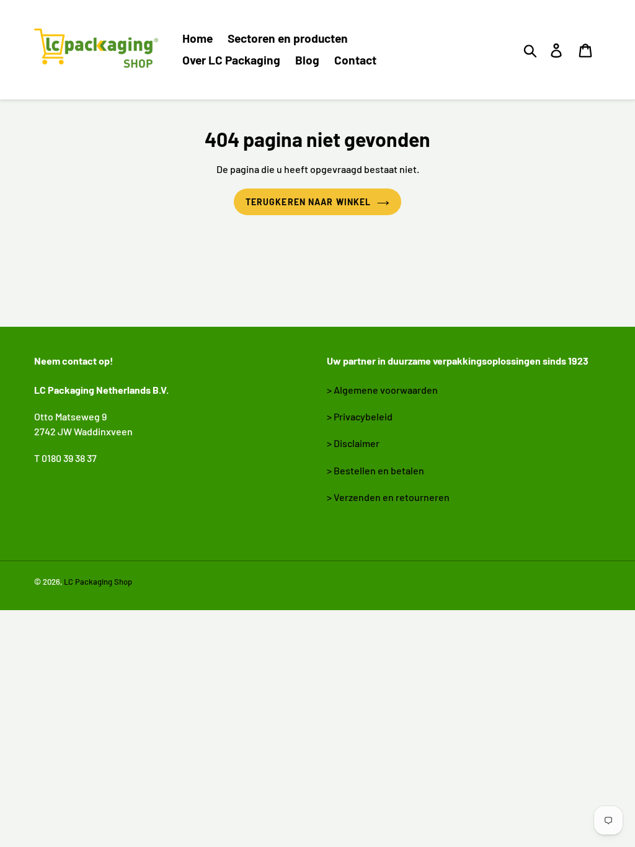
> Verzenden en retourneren (388, 497)
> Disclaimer (353, 443)
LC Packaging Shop (98, 582)
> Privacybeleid (360, 416)
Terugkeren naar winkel (308, 202)
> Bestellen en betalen (375, 470)
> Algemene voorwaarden (382, 390)
